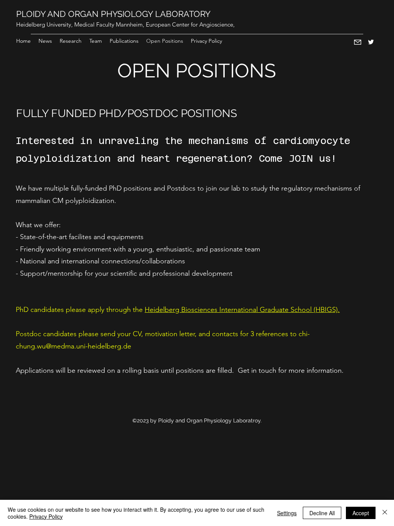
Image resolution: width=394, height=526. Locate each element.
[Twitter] (371, 42)
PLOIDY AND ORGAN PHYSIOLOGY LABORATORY (113, 14)
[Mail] (357, 42)
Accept (360, 513)
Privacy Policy (46, 516)
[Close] (384, 513)
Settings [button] (287, 513)
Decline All (322, 513)
